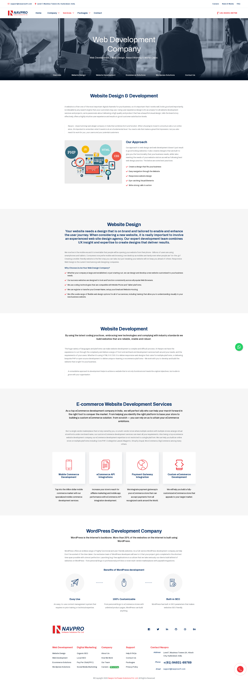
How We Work (107, 658)
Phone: (158, 662)
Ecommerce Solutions (136, 75)
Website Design (79, 75)
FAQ (238, 4)
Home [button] (38, 13)
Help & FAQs (131, 653)
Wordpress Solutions (165, 75)
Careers (215, 4)
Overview (57, 75)
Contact (98, 13)
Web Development (60, 658)
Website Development (105, 75)
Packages (83, 13)
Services (67, 13)
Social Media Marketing (87, 667)
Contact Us (190, 75)
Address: (157, 652)
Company (52, 13)
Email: (158, 669)
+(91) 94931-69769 (177, 662)
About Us (105, 653)
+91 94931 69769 (228, 13)
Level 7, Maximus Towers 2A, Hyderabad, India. (56, 4)
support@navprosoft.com (21, 4)
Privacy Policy (132, 667)
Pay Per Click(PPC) (85, 662)
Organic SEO (82, 653)
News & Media (228, 4)
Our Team (105, 662)
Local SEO (81, 658)
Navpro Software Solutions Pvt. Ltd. (123, 678)
